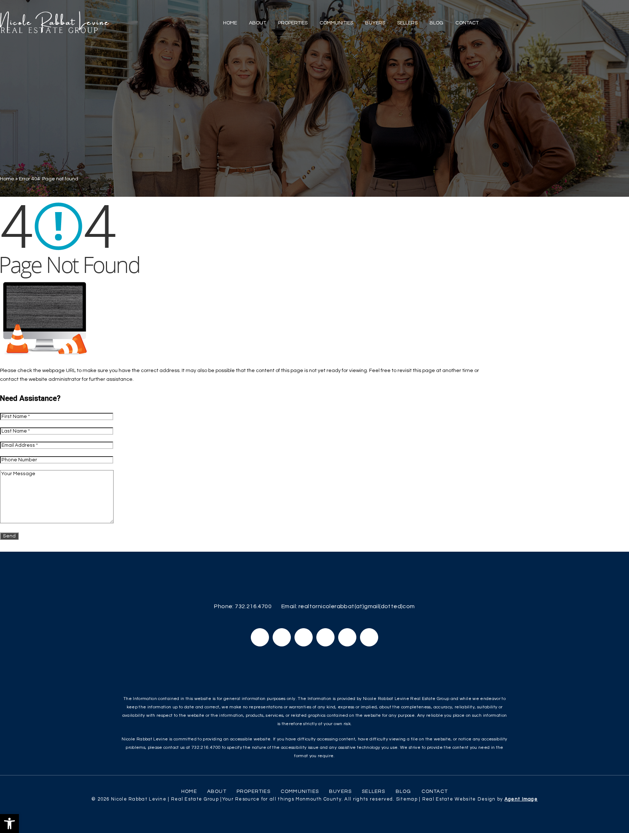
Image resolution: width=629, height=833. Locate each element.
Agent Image (521, 799)
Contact (467, 23)
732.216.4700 (253, 606)
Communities (336, 23)
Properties (293, 23)
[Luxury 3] (54, 22)
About (257, 23)
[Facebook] (260, 637)
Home (230, 23)
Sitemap (407, 799)
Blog (436, 23)
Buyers (375, 23)
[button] (9, 823)
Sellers (407, 23)
